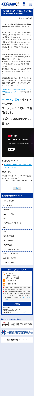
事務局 (5, 227)
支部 (4, 232)
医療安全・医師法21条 (10, 254)
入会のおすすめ (8, 262)
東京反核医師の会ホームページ (17, 340)
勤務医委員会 (7, 245)
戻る (17, 188)
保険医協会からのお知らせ (12, 223)
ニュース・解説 (8, 214)
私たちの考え (7, 205)
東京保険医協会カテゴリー (12, 196)
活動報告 (6, 210)
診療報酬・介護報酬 (10, 258)
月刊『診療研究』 (9, 240)
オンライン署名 (10, 99)
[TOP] (24, 3)
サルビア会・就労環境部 (11, 249)
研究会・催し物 (8, 201)
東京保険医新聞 (8, 236)
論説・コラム (7, 218)
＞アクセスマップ (19, 312)
